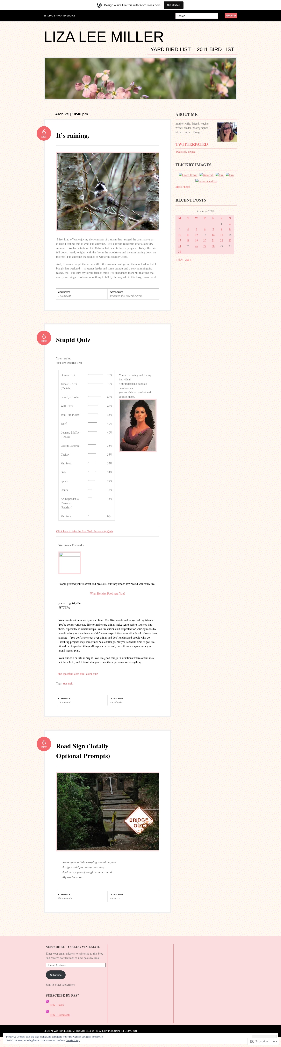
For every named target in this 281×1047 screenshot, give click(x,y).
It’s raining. (72, 135)
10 (179, 235)
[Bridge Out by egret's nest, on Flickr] (108, 853)
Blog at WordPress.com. (59, 1031)
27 (204, 246)
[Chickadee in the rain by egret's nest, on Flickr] (108, 233)
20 (204, 240)
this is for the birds (131, 295)
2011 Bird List (215, 49)
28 (213, 246)
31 (179, 251)
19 (196, 240)
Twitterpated (191, 144)
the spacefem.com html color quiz (78, 674)
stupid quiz (116, 702)
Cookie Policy (73, 1040)
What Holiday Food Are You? (107, 593)
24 (179, 246)
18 (188, 240)
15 (221, 235)
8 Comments (65, 898)
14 (213, 235)
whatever (115, 898)
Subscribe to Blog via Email (73, 946)
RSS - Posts (57, 1005)
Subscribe (56, 975)
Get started (173, 5)
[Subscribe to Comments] (47, 1015)
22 (221, 240)
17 (179, 240)
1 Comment (64, 295)
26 (196, 246)
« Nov (179, 259)
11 (188, 235)
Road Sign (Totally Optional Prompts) (83, 750)
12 (196, 235)
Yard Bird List (171, 49)
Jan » (188, 259)
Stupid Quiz (73, 339)
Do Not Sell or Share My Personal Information (106, 1031)
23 (230, 240)
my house (115, 295)
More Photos (182, 187)
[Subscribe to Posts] (47, 1005)
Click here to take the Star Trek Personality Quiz (84, 531)
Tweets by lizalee (185, 152)
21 (213, 240)
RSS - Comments (60, 1015)
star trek (68, 683)
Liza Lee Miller (104, 36)
